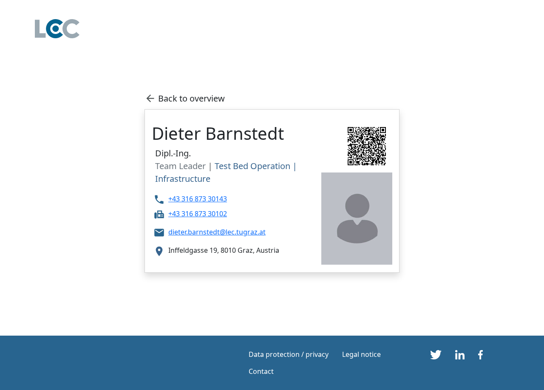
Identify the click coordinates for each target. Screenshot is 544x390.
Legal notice (361, 354)
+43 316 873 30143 (197, 198)
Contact (261, 371)
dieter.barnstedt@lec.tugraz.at (217, 232)
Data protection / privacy (289, 354)
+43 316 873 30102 (197, 213)
